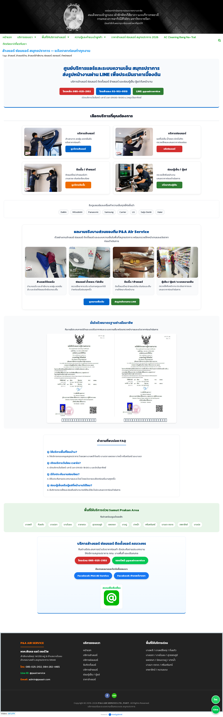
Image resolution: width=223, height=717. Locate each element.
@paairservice (37, 673)
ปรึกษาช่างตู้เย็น (169, 185)
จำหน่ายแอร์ (66, 55)
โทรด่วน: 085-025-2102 (92, 560)
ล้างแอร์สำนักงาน (35, 55)
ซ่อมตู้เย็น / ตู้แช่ (91, 674)
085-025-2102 (34, 667)
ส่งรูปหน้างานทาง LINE (125, 301)
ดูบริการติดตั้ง (78, 185)
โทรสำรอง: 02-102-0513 (113, 91)
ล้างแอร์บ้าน (21, 55)
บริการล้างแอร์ (90, 655)
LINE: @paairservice (148, 91)
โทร (215, 699)
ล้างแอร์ (11, 55)
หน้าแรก (87, 650)
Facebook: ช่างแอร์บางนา (131, 575)
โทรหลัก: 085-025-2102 (77, 91)
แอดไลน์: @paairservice (130, 560)
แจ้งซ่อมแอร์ (169, 149)
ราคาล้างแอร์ (89, 679)
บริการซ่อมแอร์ (90, 660)
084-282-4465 (51, 667)
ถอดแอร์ (56, 55)
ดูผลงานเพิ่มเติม (96, 301)
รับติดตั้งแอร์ (89, 665)
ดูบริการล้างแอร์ (78, 149)
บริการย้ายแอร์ (90, 669)
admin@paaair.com (39, 679)
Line (215, 709)
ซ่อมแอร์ (48, 55)
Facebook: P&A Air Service (93, 575)
